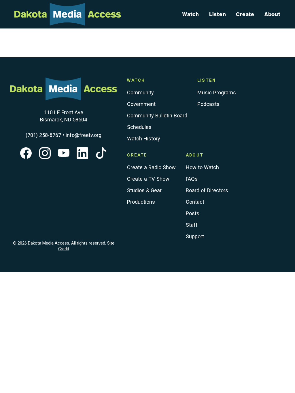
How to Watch (202, 167)
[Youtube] (63, 157)
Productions (141, 202)
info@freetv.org (83, 135)
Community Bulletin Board (157, 115)
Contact (195, 202)
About (272, 14)
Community (140, 92)
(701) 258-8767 (43, 135)
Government (141, 104)
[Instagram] (45, 157)
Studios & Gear (144, 190)
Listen (217, 14)
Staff (192, 225)
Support (195, 236)
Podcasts (208, 104)
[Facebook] (26, 157)
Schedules (139, 127)
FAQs (192, 179)
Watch (190, 14)
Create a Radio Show (151, 167)
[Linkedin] (82, 157)
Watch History (143, 139)
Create (245, 14)
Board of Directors (207, 190)
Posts (192, 213)
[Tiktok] (101, 157)
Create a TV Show (148, 179)
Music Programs (216, 92)
